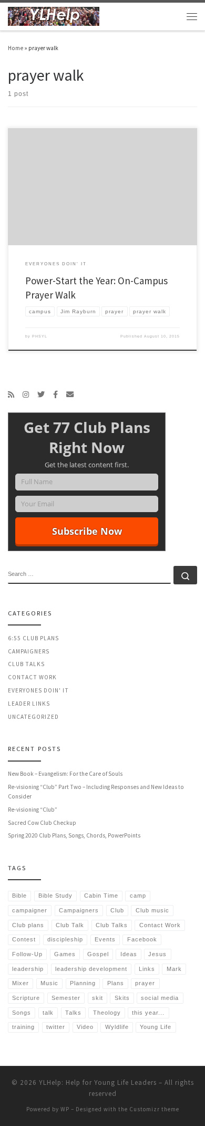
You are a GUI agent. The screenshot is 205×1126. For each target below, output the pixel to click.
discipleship (65, 939)
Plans (115, 983)
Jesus (157, 954)
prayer (145, 983)
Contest (24, 939)
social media (160, 998)
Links (147, 969)
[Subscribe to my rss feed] (11, 394)
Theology (107, 1012)
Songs (21, 1012)
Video (85, 1027)
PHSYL (39, 336)
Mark (174, 969)
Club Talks (26, 664)
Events (105, 939)
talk (48, 1012)
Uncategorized (33, 716)
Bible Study (55, 895)
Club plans (28, 925)
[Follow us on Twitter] (41, 394)
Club (117, 910)
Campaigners (28, 651)
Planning (83, 983)
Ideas (128, 954)
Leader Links (29, 703)
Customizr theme (154, 1109)
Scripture (26, 998)
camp (138, 895)
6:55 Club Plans (33, 638)
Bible (19, 895)
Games (65, 954)
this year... (148, 1012)
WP (64, 1109)
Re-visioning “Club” (32, 809)
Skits (122, 998)
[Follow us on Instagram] (26, 394)
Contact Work (32, 677)
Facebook (142, 939)
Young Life (155, 1027)
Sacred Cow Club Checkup (42, 822)
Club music (152, 910)
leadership (28, 969)
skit (97, 998)
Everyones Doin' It (38, 690)
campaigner (29, 910)
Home (15, 48)
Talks (73, 1012)
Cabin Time (101, 895)
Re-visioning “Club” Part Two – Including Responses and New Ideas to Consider (96, 791)
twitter (55, 1027)
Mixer (20, 983)
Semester (66, 998)
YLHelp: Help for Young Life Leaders (98, 1082)
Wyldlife (117, 1027)
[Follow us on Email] (70, 394)
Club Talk (70, 925)
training (23, 1027)
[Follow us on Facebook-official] (55, 394)
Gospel (98, 954)
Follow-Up (27, 954)
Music (49, 983)
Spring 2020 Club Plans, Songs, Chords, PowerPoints (74, 835)
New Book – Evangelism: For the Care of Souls (65, 773)
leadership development (91, 969)
